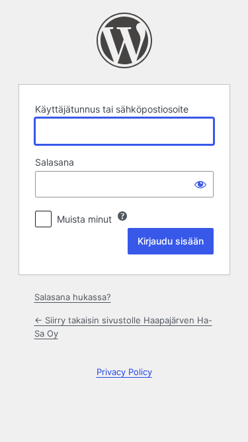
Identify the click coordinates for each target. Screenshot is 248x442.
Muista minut (84, 219)
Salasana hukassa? (72, 297)
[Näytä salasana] (200, 184)
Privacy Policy (124, 371)
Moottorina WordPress (124, 40)
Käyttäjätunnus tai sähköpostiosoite (111, 109)
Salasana (54, 162)
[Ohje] (122, 216)
